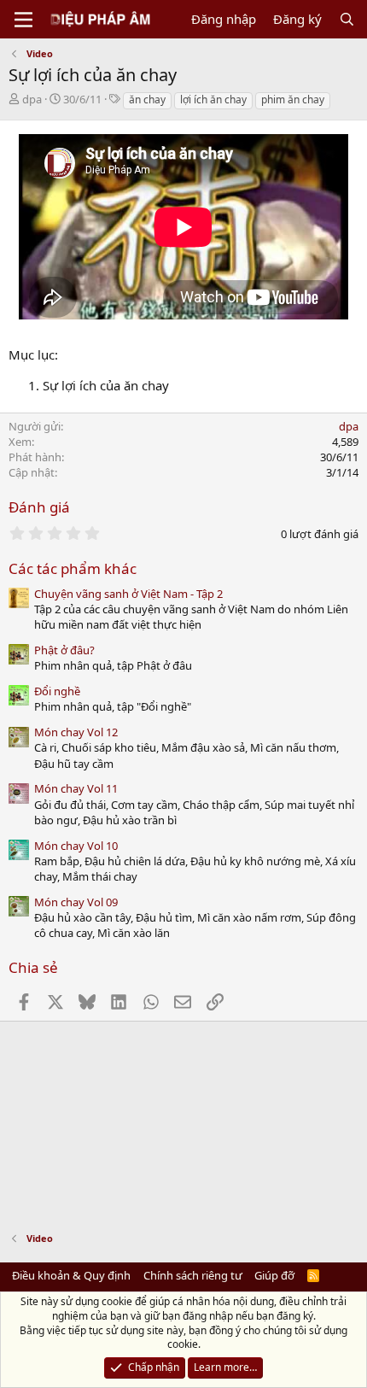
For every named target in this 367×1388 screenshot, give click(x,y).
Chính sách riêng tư (192, 1275)
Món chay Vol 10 (76, 845)
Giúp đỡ (274, 1275)
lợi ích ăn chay (213, 99)
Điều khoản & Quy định (71, 1275)
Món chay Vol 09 (76, 902)
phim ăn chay (292, 99)
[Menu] (23, 20)
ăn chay (147, 99)
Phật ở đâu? (64, 650)
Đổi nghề (57, 691)
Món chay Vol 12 (76, 732)
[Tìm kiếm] (347, 19)
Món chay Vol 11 (76, 788)
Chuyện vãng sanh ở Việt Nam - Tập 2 (128, 593)
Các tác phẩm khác (73, 568)
